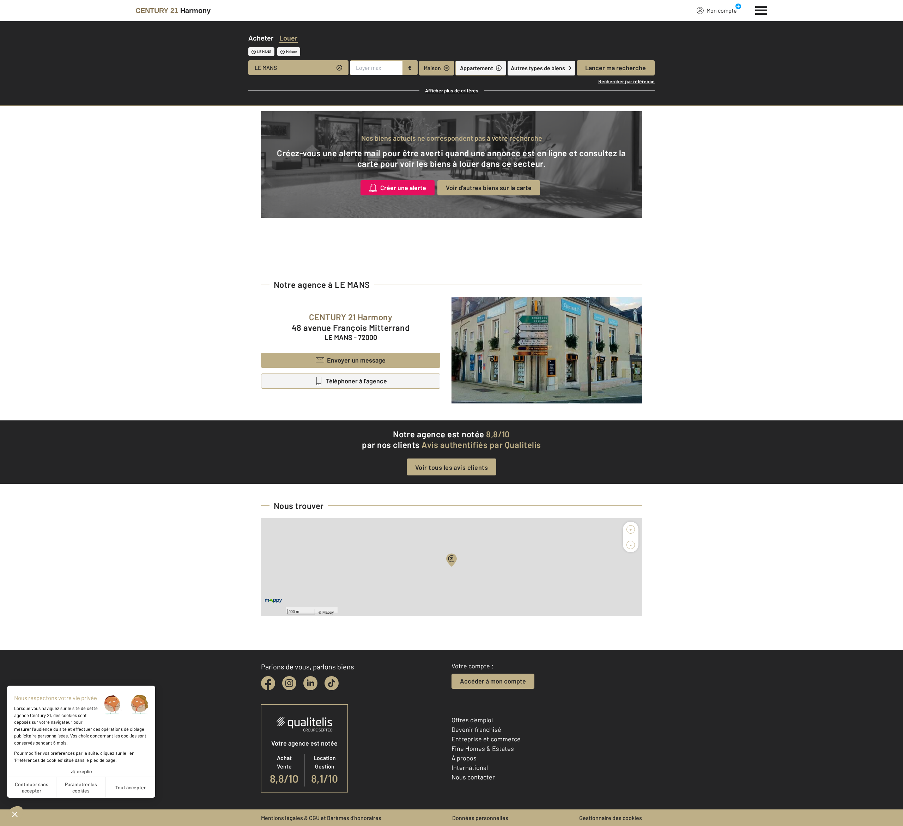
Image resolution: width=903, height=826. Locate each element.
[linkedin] (310, 683)
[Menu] (761, 9)
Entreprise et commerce (486, 739)
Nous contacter (473, 777)
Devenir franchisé (476, 729)
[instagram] (289, 683)
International (470, 767)
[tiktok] (332, 683)
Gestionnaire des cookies (610, 817)
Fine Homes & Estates (483, 748)
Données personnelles (480, 817)
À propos (464, 758)
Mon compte (722, 10)
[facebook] (268, 683)
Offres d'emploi (472, 720)
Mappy (328, 612)
